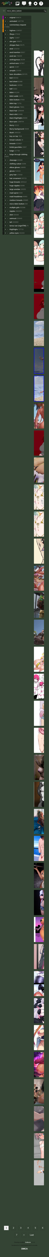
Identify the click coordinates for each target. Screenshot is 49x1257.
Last (32, 1235)
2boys (12, 34)
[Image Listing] (17, 5)
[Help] (41, 5)
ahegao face (14, 45)
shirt (11, 215)
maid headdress (16, 196)
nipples (12, 211)
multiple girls (14, 207)
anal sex (13, 56)
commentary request (18, 25)
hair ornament (15, 178)
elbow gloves (15, 167)
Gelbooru (28, 1242)
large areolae (15, 189)
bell (11, 89)
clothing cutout (15, 164)
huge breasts (15, 182)
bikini (12, 92)
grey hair (13, 175)
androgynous (15, 60)
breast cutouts (15, 140)
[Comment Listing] (24, 5)
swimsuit (13, 218)
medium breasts (16, 200)
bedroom (13, 85)
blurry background (17, 129)
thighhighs (14, 229)
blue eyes (13, 122)
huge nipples (15, 186)
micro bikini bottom (17, 204)
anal (11, 49)
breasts (12, 143)
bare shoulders (15, 74)
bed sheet (13, 81)
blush (12, 132)
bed (11, 78)
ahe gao (13, 41)
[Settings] (36, 5)
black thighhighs (16, 118)
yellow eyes (14, 233)
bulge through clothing (18, 154)
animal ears (14, 63)
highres (12, 30)
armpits (12, 71)
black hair (13, 111)
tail (11, 222)
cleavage (13, 160)
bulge (12, 151)
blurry (12, 125)
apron (12, 67)
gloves (12, 171)
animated (13, 21)
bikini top (13, 103)
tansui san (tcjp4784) (18, 226)
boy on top (14, 136)
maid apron (14, 193)
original (12, 17)
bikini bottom (15, 100)
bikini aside (14, 96)
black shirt (14, 114)
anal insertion (15, 52)
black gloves (14, 107)
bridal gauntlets (16, 147)
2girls (12, 38)
